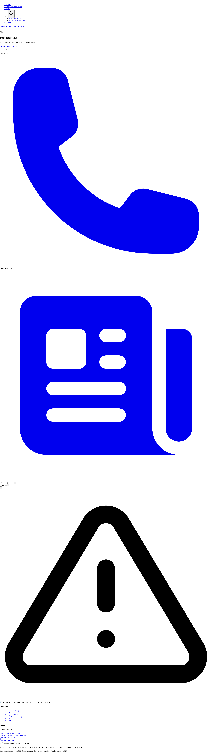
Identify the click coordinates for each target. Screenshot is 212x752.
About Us (7, 5)
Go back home (5, 46)
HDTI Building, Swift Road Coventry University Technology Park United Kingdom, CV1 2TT (13, 735)
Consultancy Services (11, 719)
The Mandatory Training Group (15, 717)
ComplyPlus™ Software (13, 715)
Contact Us (8, 23)
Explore (11, 11)
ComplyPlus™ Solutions (13, 7)
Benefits (7, 9)
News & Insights (15, 19)
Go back (14, 46)
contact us (29, 50)
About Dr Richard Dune (17, 21)
